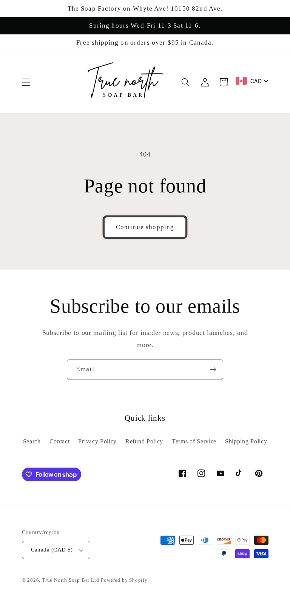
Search (32, 441)
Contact (59, 441)
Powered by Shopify (124, 580)
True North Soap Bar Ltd (70, 580)
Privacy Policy (97, 441)
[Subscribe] (213, 369)
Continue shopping (145, 227)
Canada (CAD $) (52, 550)
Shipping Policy (246, 441)
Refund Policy (144, 441)
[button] (26, 82)
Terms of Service (194, 441)
